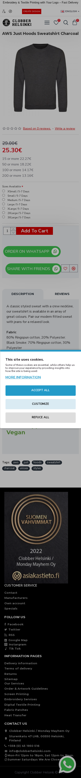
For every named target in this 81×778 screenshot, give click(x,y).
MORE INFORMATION (23, 377)
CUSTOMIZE (40, 404)
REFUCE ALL (40, 417)
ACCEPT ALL (40, 390)
